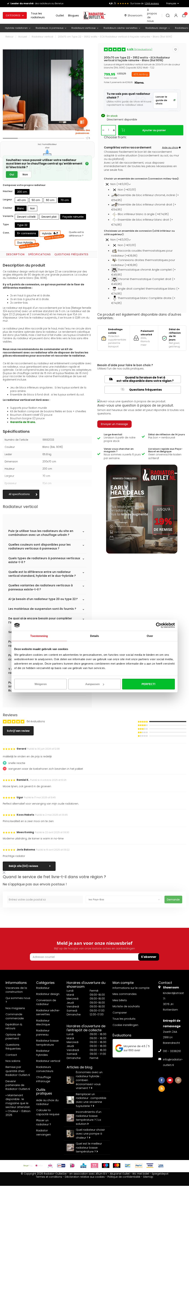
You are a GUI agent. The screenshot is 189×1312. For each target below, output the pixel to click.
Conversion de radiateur (46, 1002)
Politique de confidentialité (123, 1177)
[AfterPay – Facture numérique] (28, 1165)
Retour (9, 36)
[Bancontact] (127, 1165)
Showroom (135, 15)
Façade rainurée (73, 217)
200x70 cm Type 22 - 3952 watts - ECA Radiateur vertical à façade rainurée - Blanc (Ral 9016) (115, 36)
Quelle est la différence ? (76, 234)
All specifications (19, 494)
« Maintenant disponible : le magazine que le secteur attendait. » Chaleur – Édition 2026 (18, 1105)
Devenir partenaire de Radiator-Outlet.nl (18, 1085)
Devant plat (49, 217)
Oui (11, 174)
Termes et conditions (49, 1177)
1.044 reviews (152, 3)
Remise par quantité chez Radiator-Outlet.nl (18, 1071)
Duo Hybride (26, 243)
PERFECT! (148, 684)
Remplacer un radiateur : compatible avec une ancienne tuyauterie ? (91, 1100)
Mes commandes (125, 994)
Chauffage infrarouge (43, 1079)
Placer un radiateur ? (43, 1122)
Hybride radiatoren (16, 28)
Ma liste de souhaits (126, 1006)
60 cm (50, 200)
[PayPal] (138, 1165)
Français (171, 3)
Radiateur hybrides (42, 1053)
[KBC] (83, 1165)
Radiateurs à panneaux (49, 28)
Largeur (7, 199)
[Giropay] (61, 1165)
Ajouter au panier (154, 130)
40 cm (21, 200)
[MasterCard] (116, 1165)
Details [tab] (94, 635)
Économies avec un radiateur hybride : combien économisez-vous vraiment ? (89, 1080)
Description (15, 254)
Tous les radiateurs (38, 15)
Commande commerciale (15, 1016)
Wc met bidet (140, 1174)
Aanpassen (92, 684)
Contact (11, 1055)
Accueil (22, 36)
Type (6, 224)
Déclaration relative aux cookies (85, 1177)
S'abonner (148, 957)
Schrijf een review (18, 731)
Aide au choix (170, 147)
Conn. (6, 232)
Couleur (7, 207)
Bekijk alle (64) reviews (23, 866)
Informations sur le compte (131, 988)
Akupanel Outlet (120, 1174)
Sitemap (148, 1177)
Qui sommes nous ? (18, 1000)
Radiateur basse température (47, 1042)
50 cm (36, 200)
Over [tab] (150, 635)
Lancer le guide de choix (161, 100)
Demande (173, 899)
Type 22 (22, 225)
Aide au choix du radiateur (47, 1102)
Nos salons (13, 1061)
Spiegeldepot (160, 1174)
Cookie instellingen (125, 1025)
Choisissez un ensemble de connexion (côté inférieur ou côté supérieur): (139, 232)
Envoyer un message (114, 424)
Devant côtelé (26, 217)
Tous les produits (124, 1019)
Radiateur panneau (42, 1032)
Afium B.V (101, 1174)
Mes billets (120, 1000)
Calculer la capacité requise (47, 1112)
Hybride (51, 234)
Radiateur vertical (42, 36)
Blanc (20, 208)
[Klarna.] (94, 1165)
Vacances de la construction (16, 990)
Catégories (13, 15)
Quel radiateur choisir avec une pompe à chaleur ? (90, 1134)
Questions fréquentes (71, 254)
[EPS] (50, 1165)
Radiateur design (47, 994)
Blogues (73, 15)
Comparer (120, 1012)
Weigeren (41, 684)
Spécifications (39, 254)
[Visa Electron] (161, 1165)
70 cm (64, 200)
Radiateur (42, 988)
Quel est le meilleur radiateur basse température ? (89, 1147)
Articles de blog (79, 1067)
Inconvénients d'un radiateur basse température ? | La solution (88, 1118)
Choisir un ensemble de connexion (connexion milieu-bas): (141, 178)
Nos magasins (15, 1008)
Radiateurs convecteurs (44, 1069)
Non (25, 174)
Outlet (60, 15)
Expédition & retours (14, 1026)
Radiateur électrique (43, 1022)
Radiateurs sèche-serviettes (121, 28)
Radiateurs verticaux (83, 28)
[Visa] (149, 1165)
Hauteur (8, 191)
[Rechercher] (167, 15)
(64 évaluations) (139, 49)
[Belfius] (39, 1165)
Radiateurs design (156, 28)
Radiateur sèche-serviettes (48, 1012)
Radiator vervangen (43, 1132)
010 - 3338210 (172, 1051)
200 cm (22, 192)
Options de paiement (13, 1036)
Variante (8, 216)
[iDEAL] (72, 1165)
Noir (32, 208)
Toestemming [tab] (39, 635)
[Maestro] (105, 1165)
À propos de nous (152, 15)
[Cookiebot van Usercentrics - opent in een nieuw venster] (158, 625)
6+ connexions (26, 233)
